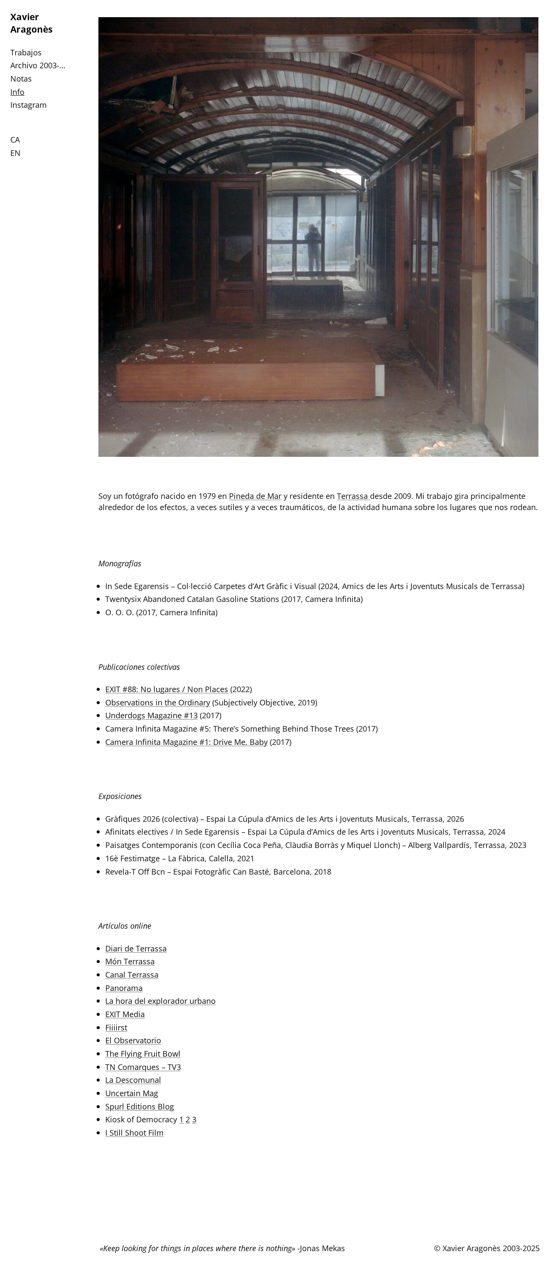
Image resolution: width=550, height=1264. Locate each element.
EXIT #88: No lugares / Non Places (166, 689)
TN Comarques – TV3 (143, 1066)
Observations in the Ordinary (157, 702)
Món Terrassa (130, 961)
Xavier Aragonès (31, 22)
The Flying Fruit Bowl (142, 1053)
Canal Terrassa (132, 974)
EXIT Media (125, 1014)
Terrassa (353, 495)
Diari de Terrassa (136, 948)
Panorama (124, 987)
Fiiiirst (116, 1027)
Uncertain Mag (131, 1093)
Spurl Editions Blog (139, 1106)
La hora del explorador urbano (160, 1000)
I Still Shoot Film (134, 1132)
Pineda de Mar (255, 495)
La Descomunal (133, 1079)
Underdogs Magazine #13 (151, 715)
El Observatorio (133, 1040)
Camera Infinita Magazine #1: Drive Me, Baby (186, 741)
